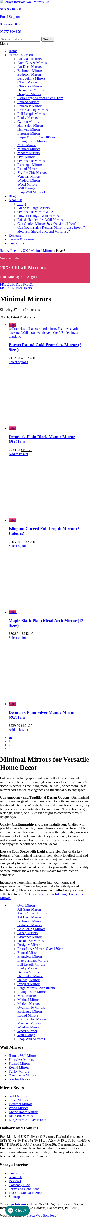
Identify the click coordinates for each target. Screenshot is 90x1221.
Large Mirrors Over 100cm (36, 137)
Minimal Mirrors (28, 149)
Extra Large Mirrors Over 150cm (40, 98)
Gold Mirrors (18, 1096)
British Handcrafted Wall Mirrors (40, 219)
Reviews (15, 235)
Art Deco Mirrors (29, 66)
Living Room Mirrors (32, 141)
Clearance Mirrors (29, 86)
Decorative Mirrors (30, 90)
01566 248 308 (10, 9)
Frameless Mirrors (29, 106)
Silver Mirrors (18, 1100)
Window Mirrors (28, 180)
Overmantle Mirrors (31, 161)
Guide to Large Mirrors (33, 208)
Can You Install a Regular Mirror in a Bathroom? (51, 227)
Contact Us (16, 243)
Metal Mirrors (26, 145)
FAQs (21, 204)
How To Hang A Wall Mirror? (38, 216)
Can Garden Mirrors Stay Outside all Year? (47, 223)
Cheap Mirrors (27, 82)
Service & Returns (21, 239)
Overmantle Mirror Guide (35, 212)
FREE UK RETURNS (16, 288)
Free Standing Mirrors (32, 110)
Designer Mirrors (29, 94)
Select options (18, 362)
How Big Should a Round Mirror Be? (43, 231)
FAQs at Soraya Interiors (26, 1193)
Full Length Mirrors (31, 114)
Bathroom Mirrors (29, 70)
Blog (12, 196)
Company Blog (19, 1185)
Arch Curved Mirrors (32, 63)
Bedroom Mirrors (29, 74)
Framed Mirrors (28, 102)
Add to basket (18, 454)
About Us (15, 200)
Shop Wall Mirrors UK (33, 192)
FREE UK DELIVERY (16, 284)
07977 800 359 (10, 31)
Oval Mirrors (26, 157)
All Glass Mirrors (29, 59)
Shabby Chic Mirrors (32, 172)
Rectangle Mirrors (29, 165)
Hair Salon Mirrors (30, 125)
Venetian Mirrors (29, 176)
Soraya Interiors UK (14, 250)
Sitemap (14, 1197)
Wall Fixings (26, 188)
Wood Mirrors (27, 184)
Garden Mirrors (28, 121)
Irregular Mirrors (28, 133)
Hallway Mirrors (28, 129)
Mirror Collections (21, 55)
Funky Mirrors (27, 117)
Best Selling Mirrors (31, 78)
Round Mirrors (27, 168)
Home (13, 51)
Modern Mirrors (28, 153)
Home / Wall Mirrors (23, 1056)
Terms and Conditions (24, 1189)
